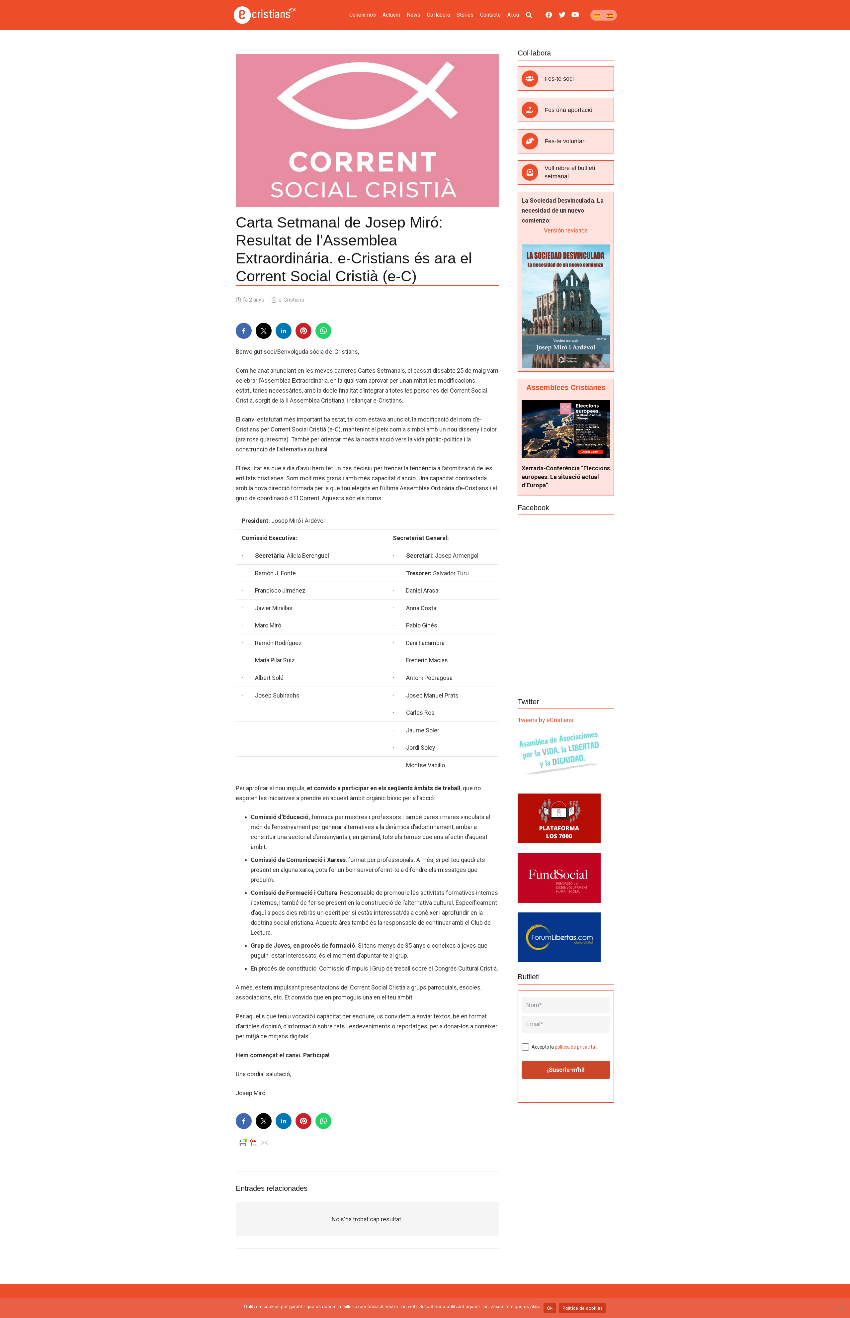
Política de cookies (582, 1308)
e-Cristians (291, 300)
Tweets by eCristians (545, 719)
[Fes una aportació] (533, 110)
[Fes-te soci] (533, 78)
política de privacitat (576, 1047)
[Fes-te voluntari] (533, 141)
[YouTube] (575, 15)
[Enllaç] (264, 15)
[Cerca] (529, 15)
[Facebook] (548, 15)
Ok (550, 1308)
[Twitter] (562, 15)
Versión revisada (566, 230)
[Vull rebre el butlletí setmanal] (533, 172)
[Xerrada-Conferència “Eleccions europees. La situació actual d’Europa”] (566, 405)
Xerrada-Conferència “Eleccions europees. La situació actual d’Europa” (566, 476)
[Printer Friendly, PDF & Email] (254, 1142)
